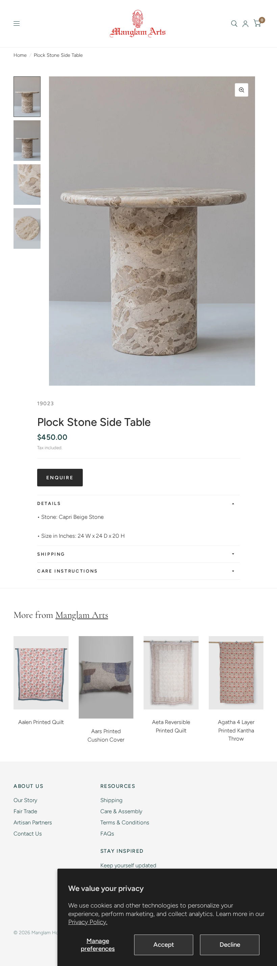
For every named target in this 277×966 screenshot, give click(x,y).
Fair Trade (25, 811)
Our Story (25, 800)
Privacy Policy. (87, 922)
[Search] (234, 23)
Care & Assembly (121, 811)
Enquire (60, 478)
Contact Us (28, 833)
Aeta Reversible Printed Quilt (171, 726)
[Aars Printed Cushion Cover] (106, 677)
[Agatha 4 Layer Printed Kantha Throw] (236, 672)
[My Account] (245, 23)
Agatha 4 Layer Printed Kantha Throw (236, 730)
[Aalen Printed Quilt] (41, 672)
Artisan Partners (33, 822)
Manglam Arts (81, 615)
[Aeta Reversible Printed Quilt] (171, 672)
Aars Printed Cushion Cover (105, 735)
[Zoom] (241, 90)
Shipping (51, 554)
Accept (163, 944)
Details (49, 503)
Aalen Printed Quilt (41, 722)
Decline (230, 944)
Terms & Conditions (124, 822)
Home (20, 55)
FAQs (107, 833)
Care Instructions (67, 571)
